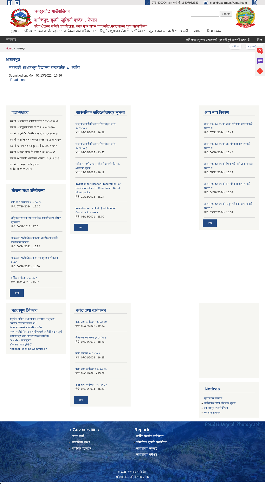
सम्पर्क (197, 31)
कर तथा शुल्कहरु (212, 412)
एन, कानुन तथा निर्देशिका (216, 407)
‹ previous (248, 46)
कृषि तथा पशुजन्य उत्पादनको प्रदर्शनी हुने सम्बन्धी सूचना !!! (211, 39)
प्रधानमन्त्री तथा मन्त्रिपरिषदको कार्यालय (29, 336)
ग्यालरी (184, 31)
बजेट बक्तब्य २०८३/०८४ (87, 353)
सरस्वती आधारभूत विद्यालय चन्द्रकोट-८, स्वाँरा (44, 67)
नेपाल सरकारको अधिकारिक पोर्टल (26, 327)
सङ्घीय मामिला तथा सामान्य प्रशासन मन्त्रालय (32, 318)
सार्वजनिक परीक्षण (146, 454)
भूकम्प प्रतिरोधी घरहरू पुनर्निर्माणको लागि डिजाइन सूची (36, 331)
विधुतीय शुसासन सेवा (113, 31)
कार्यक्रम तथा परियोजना (79, 31)
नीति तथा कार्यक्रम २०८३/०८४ (90, 337)
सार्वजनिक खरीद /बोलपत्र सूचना (220, 403)
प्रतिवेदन (137, 31)
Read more (18, 79)
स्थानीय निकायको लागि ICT (23, 323)
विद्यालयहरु (214, 31)
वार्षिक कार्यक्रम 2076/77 (24, 277)
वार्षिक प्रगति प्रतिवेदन (150, 436)
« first (228, 46)
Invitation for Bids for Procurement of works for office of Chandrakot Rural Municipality (97, 188)
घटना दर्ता (78, 436)
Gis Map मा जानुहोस (20, 340)
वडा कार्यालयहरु (48, 31)
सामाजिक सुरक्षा (81, 442)
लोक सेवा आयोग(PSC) (21, 344)
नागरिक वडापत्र (81, 448)
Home (9, 48)
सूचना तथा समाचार (213, 398)
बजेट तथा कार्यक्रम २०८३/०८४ (91, 321)
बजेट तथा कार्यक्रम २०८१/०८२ (91, 384)
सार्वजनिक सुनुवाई (146, 448)
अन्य (17, 292)
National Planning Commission (28, 348)
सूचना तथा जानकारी (161, 31)
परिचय (28, 31)
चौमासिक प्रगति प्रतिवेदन (151, 442)
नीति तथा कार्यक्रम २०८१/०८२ (26, 202)
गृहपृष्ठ (15, 31)
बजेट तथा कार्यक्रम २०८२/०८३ (91, 368)
